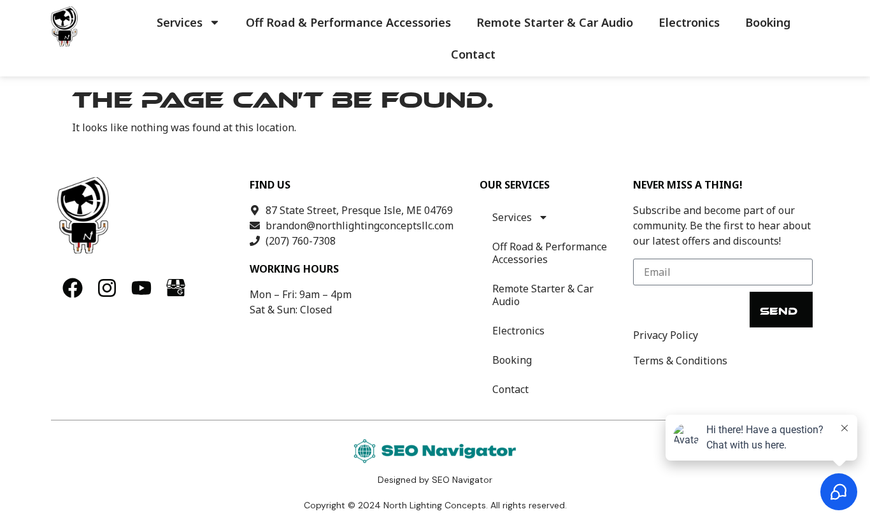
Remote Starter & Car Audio (554, 22)
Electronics (689, 22)
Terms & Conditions (680, 361)
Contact (473, 54)
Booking (767, 22)
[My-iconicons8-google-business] (175, 288)
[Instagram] (107, 288)
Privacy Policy (665, 335)
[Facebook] (72, 288)
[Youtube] (141, 288)
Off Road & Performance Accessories (348, 22)
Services (180, 22)
